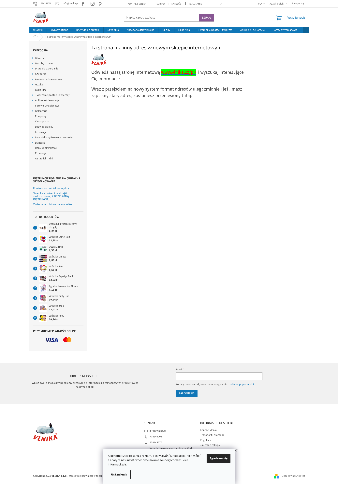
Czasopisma (42, 122)
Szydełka (40, 74)
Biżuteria (40, 143)
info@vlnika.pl (158, 431)
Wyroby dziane (44, 64)
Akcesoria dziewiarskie (49, 79)
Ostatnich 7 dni (44, 159)
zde (123, 464)
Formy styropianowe (47, 106)
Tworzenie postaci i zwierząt (52, 95)
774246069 (156, 437)
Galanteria (41, 111)
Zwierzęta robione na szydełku (52, 204)
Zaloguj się (186, 393)
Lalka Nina (41, 90)
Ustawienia (119, 474)
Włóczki (40, 58)
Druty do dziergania (46, 69)
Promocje (41, 153)
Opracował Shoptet (293, 476)
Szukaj (206, 17)
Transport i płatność (168, 4)
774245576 (156, 443)
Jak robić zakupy (210, 445)
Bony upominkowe (46, 148)
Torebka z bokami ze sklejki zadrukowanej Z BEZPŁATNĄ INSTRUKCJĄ (51, 196)
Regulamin (195, 4)
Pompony (40, 116)
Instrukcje (41, 132)
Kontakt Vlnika (137, 4)
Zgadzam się (219, 458)
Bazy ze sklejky (44, 127)
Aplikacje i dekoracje (47, 100)
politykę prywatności (241, 385)
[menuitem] (38, 30)
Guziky (39, 85)
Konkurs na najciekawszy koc (51, 187)
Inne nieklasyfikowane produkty (54, 137)
